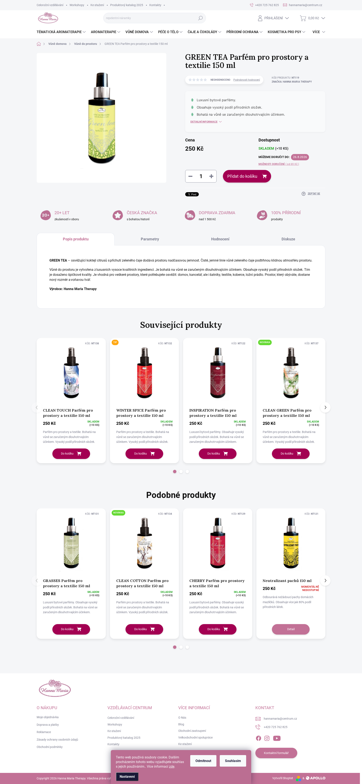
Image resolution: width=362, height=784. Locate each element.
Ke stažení (97, 5)
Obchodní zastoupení (192, 730)
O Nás (182, 717)
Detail (291, 629)
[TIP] (144, 372)
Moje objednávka (48, 717)
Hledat (200, 18)
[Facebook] (258, 737)
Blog (181, 724)
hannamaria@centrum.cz (280, 718)
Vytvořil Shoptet (282, 778)
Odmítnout (203, 761)
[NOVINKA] (291, 372)
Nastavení (127, 777)
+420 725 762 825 (275, 727)
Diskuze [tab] (288, 239)
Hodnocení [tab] (220, 239)
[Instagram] (267, 737)
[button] (175, 471)
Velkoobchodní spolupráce (195, 737)
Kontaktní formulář (276, 753)
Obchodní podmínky (50, 747)
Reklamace (44, 732)
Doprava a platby (48, 724)
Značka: (292, 81)
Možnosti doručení (279, 164)
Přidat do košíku (242, 176)
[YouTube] (277, 737)
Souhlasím (233, 761)
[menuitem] (62, 32)
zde (171, 766)
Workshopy (77, 5)
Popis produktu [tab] (76, 239)
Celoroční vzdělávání (50, 5)
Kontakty (155, 5)
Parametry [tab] (150, 239)
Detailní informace (203, 121)
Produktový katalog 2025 (126, 5)
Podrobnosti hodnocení (246, 79)
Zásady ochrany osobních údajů (57, 739)
